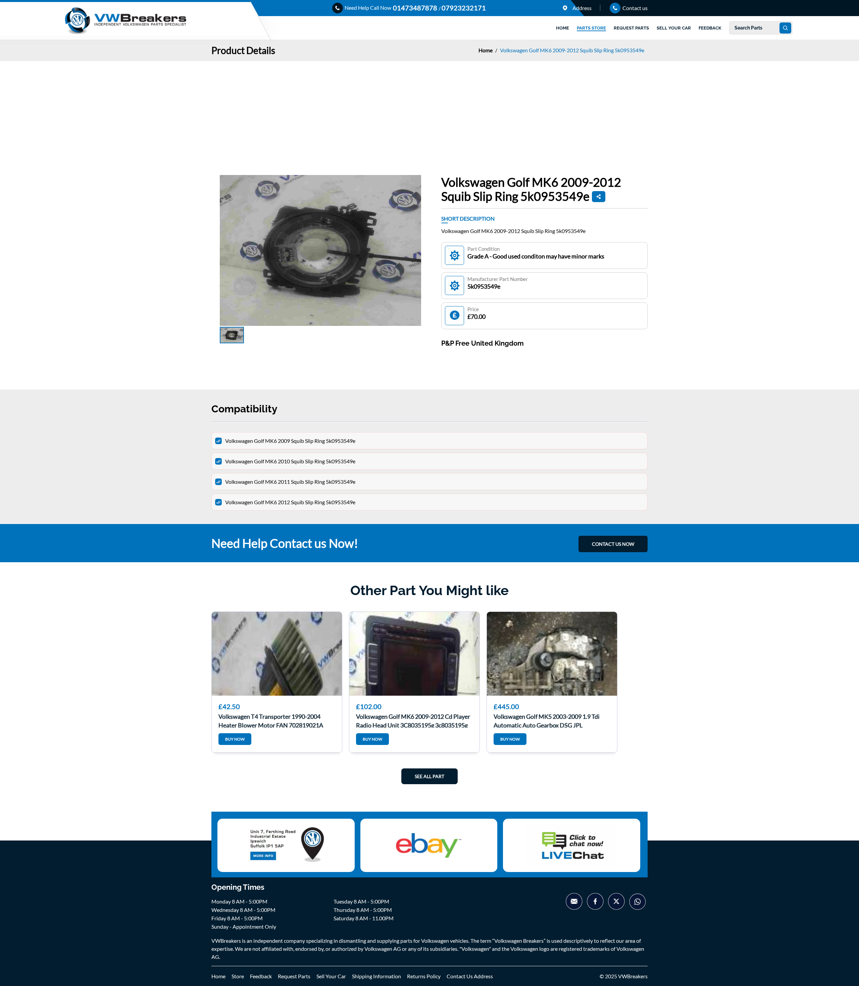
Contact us (634, 8)
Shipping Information (376, 976)
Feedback (261, 976)
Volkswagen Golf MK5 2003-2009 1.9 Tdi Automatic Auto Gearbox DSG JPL (547, 720)
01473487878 (416, 8)
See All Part (429, 776)
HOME (562, 28)
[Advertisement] (429, 111)
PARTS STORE (591, 28)
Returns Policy (424, 976)
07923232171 (464, 8)
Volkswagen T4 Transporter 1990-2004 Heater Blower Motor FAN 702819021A (270, 720)
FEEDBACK (710, 28)
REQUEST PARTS (631, 28)
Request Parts (294, 976)
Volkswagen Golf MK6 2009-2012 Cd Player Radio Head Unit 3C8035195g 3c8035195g (413, 720)
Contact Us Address (470, 976)
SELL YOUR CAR (674, 28)
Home (486, 50)
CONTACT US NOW (613, 544)
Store (238, 976)
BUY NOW (235, 739)
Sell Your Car (331, 976)
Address (581, 8)
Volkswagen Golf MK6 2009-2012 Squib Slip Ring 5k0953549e (572, 50)
